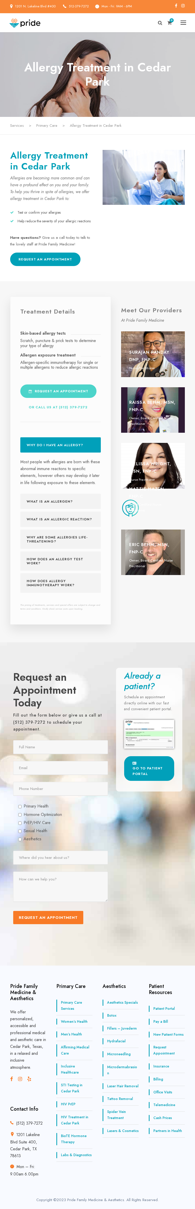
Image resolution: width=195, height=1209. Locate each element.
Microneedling (119, 1054)
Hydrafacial (116, 1041)
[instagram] (183, 6)
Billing (158, 1079)
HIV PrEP (68, 1104)
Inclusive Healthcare (70, 1069)
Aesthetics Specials (122, 1002)
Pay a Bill (160, 1021)
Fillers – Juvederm (122, 1028)
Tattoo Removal (120, 1099)
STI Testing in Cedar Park (72, 1088)
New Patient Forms (168, 1034)
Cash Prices (162, 1117)
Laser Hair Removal (123, 1086)
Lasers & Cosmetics (123, 1130)
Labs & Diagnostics (76, 1154)
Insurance (161, 1066)
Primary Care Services (71, 1005)
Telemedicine (164, 1105)
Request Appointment (164, 1050)
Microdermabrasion (122, 1070)
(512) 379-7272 (29, 1123)
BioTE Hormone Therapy (74, 1139)
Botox (112, 1015)
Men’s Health (71, 1034)
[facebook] (176, 6)
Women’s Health (74, 1021)
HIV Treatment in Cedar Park (74, 1120)
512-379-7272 (79, 6)
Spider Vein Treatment (116, 1114)
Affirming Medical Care (75, 1050)
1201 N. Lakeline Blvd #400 (36, 6)
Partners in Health (167, 1130)
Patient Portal (164, 1008)
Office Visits (162, 1092)
